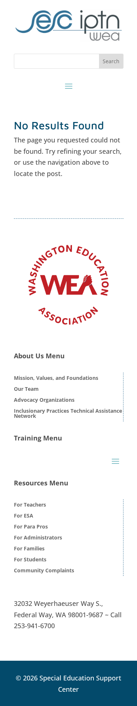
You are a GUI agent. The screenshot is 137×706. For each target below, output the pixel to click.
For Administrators (38, 538)
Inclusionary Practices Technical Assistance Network (68, 413)
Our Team (26, 389)
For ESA (23, 516)
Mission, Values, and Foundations (56, 378)
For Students (30, 560)
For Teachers (30, 505)
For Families (29, 549)
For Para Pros (31, 527)
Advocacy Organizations (44, 400)
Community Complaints (44, 571)
